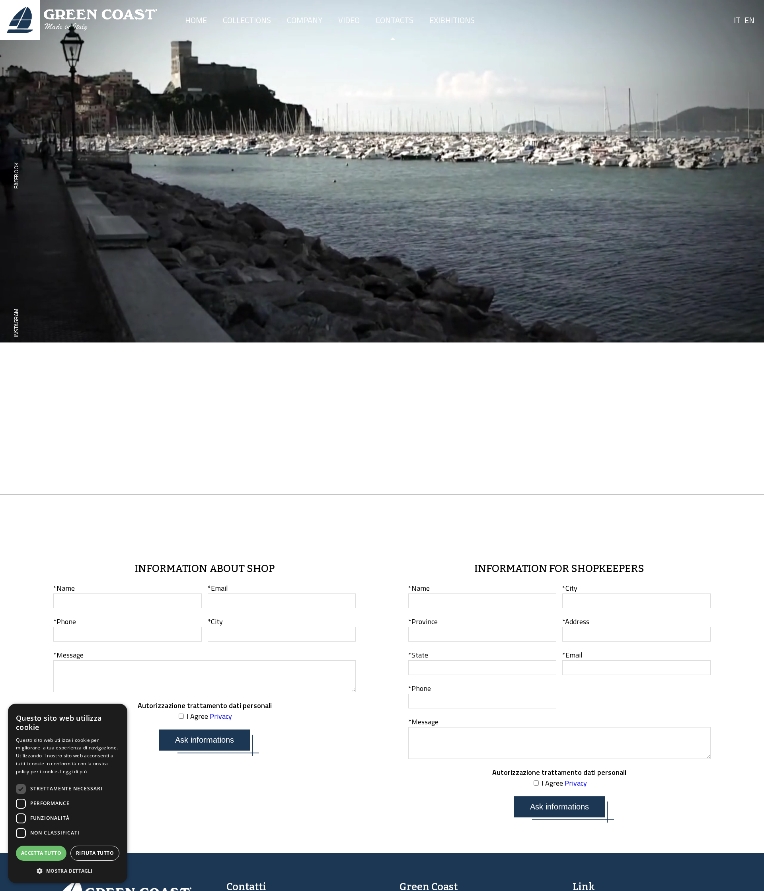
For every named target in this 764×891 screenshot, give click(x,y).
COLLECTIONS (247, 20)
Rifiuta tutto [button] (95, 853)
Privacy (221, 716)
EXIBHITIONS (452, 20)
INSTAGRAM (16, 323)
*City (215, 621)
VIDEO (349, 20)
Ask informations (204, 739)
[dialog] (67, 793)
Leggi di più (73, 771)
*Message (68, 655)
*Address (575, 621)
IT (737, 20)
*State (418, 655)
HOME (196, 20)
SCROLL (743, 514)
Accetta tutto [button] (41, 853)
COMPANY (304, 20)
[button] (67, 870)
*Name (64, 588)
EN (749, 20)
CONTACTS (394, 20)
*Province (423, 621)
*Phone (64, 621)
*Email (218, 588)
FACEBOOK (16, 175)
